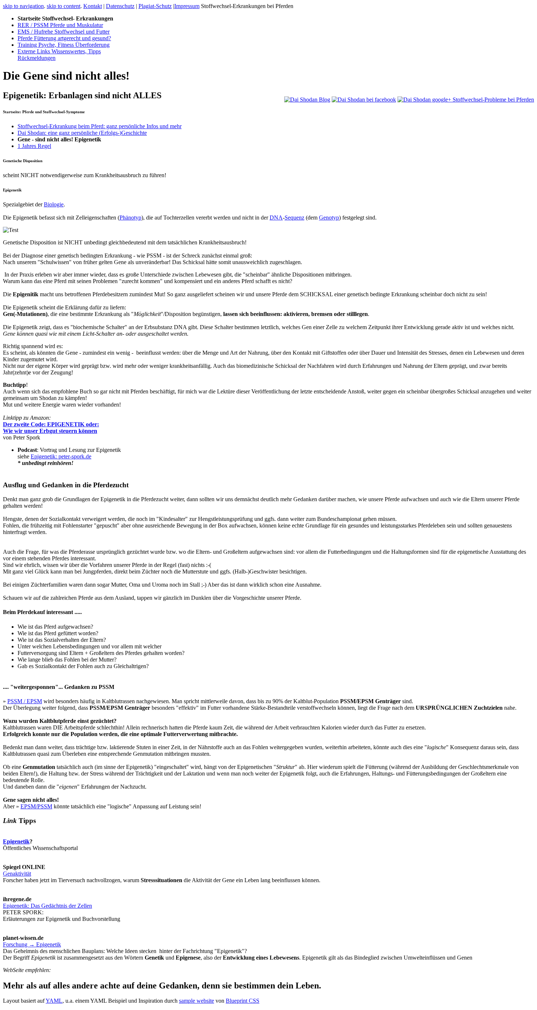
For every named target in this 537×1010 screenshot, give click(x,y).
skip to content (63, 6)
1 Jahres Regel (34, 146)
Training (64, 45)
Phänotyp (130, 217)
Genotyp (329, 217)
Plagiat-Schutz (155, 6)
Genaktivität (17, 873)
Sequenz (294, 217)
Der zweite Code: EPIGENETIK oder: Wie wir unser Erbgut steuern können (51, 427)
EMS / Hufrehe (64, 31)
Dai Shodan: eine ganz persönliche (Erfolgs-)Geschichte (82, 133)
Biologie (54, 204)
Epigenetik (16, 841)
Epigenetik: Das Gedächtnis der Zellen (47, 906)
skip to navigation (23, 6)
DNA (276, 217)
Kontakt (92, 6)
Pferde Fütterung (64, 38)
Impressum (186, 6)
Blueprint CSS (242, 1001)
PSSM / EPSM (24, 701)
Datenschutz (120, 6)
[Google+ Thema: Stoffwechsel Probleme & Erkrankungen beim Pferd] (465, 99)
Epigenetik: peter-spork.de (61, 456)
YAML (54, 1001)
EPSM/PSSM (36, 806)
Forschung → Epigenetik (32, 944)
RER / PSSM (60, 25)
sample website (196, 1001)
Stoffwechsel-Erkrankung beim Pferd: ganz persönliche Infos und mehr (100, 126)
